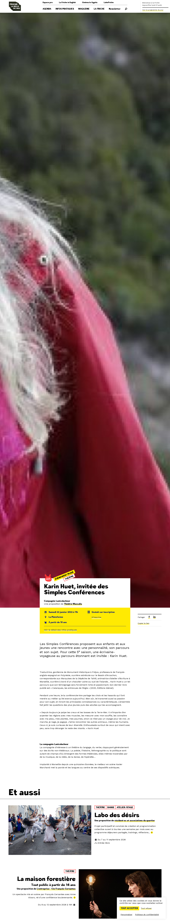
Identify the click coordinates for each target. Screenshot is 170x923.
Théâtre (69, 577)
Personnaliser (126, 914)
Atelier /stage (125, 807)
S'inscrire (96, 617)
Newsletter (114, 9)
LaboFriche (109, 2)
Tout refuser (146, 908)
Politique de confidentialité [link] (147, 914)
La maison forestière (46, 879)
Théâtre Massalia (73, 604)
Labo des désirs (116, 815)
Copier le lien (143, 623)
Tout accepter (129, 908)
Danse (110, 807)
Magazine (84, 9)
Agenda (47, 9)
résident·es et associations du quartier (134, 820)
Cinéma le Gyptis (89, 2)
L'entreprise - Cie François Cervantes (56, 888)
